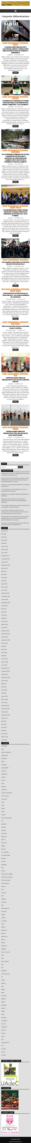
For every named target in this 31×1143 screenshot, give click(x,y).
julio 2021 (3, 721)
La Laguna (13, 207)
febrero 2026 (4, 549)
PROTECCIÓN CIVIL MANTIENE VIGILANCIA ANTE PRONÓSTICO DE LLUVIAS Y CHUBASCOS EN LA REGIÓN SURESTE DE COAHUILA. (15, 518)
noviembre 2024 (5, 596)
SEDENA (3, 999)
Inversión (15, 429)
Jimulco (3, 917)
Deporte (3, 814)
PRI (2, 967)
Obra (13, 324)
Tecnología (4, 1020)
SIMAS (3, 1011)
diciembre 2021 (5, 705)
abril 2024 (3, 618)
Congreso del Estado (6, 792)
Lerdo (2, 924)
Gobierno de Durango (7, 877)
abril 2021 (3, 730)
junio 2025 (4, 574)
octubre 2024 (4, 599)
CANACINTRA (5, 768)
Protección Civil (15, 152)
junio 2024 (4, 612)
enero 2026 (4, 552)
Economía (4, 833)
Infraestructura (24, 43)
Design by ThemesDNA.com (15, 1141)
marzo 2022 (4, 696)
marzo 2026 (4, 546)
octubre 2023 (4, 637)
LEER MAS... (15, 72)
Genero (3, 871)
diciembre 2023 (5, 630)
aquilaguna (9, 54)
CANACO (3, 771)
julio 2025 (3, 571)
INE (2, 905)
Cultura (3, 808)
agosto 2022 (4, 680)
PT (2, 977)
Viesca (3, 1052)
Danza (3, 811)
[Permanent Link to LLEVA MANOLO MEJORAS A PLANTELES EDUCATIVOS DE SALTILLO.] (15, 248)
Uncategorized (5, 1042)
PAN (2, 958)
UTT (2, 1045)
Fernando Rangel (5, 855)
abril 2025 (3, 580)
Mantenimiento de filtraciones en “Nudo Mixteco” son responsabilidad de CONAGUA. (15, 295)
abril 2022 (3, 693)
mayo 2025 (4, 577)
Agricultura (4, 746)
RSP (2, 986)
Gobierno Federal (15, 289)
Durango (3, 827)
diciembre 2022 (5, 668)
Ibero (2, 889)
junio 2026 (4, 537)
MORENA (3, 949)
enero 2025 (4, 590)
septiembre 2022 (5, 677)
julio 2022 (3, 683)
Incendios (4, 902)
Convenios (4, 799)
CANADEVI (4, 774)
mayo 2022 (4, 690)
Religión (3, 983)
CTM (2, 805)
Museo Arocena (5, 952)
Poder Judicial (5, 961)
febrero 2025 (4, 587)
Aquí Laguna (4, 755)
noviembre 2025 (5, 559)
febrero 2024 (4, 624)
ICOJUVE (3, 892)
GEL (2, 867)
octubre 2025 (4, 562)
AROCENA (4, 758)
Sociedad (3, 1017)
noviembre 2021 (5, 708)
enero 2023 (4, 665)
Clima (2, 783)
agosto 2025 (4, 568)
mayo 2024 (4, 615)
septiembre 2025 (5, 565)
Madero (3, 927)
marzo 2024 (4, 621)
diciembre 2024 (5, 593)
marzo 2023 (4, 658)
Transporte (15, 98)
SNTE (2, 1014)
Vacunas (3, 1048)
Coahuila (5, 43)
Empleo (3, 846)
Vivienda (15, 44)
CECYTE (3, 777)
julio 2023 (3, 646)
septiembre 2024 (5, 602)
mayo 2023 (4, 652)
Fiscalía (3, 861)
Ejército (3, 839)
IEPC (2, 895)
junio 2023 (4, 649)
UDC (2, 1039)
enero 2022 (4, 702)
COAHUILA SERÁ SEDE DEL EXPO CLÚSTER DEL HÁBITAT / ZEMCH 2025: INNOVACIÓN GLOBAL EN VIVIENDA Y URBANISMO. (15, 50)
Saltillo (3, 989)
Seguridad (3, 1005)
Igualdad (3, 899)
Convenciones (5, 796)
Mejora (3, 939)
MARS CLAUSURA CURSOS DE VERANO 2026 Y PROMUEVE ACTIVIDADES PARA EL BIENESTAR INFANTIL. (14, 500)
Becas (2, 761)
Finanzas (3, 858)
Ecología (3, 830)
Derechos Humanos (6, 817)
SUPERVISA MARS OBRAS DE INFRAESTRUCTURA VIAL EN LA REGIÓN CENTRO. (15, 380)
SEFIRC (3, 1002)
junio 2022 (4, 687)
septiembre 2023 (5, 640)
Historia (3, 886)
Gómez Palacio (5, 883)
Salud (2, 992)
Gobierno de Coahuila (13, 43)
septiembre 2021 (5, 715)
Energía (3, 849)
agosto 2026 (4, 530)
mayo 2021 (4, 727)
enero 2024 (4, 627)
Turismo (3, 1030)
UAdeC (3, 1036)
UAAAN (3, 1033)
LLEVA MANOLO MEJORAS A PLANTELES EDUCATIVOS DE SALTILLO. (15, 263)
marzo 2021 (4, 733)
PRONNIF (4, 970)
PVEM (2, 980)
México (3, 942)
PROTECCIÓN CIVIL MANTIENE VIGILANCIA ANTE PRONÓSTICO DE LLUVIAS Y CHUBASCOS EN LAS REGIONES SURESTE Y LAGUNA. (15, 480)
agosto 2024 (4, 605)
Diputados (4, 824)
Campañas (4, 764)
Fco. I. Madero (5, 852)
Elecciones (4, 842)
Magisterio (4, 930)
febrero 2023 (4, 662)
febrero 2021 (4, 736)
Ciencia (3, 780)
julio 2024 (3, 608)
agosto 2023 (4, 643)
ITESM (3, 914)
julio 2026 (3, 534)
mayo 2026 (4, 540)
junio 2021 (3, 724)
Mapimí (3, 933)
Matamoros (4, 936)
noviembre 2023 (5, 633)
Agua (3, 289)
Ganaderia (4, 864)
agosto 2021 (4, 718)
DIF (2, 821)
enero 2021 (4, 740)
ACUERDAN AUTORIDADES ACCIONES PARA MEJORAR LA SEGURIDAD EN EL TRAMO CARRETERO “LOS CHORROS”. (15, 103)
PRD (2, 964)
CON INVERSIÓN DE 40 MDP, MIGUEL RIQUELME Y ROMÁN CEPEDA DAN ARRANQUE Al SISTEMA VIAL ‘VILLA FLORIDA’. (15, 213)
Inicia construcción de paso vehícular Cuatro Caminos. (15, 327)
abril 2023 (3, 655)
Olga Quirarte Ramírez (11, 299)
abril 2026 (3, 543)
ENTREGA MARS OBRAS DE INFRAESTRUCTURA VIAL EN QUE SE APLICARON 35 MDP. (15, 433)
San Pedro (4, 995)
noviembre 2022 (5, 671)
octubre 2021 (4, 712)
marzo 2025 (4, 584)
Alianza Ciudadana (6, 752)
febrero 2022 (4, 699)
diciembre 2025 (5, 555)
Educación (4, 836)
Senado (3, 1008)
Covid (2, 802)
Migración (4, 945)
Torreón (18, 207)
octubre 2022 (4, 674)
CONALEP (4, 789)
